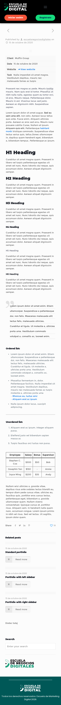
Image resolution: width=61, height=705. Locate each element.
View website (27, 69)
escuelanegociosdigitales (37, 39)
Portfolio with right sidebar (21, 602)
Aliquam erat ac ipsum (25, 399)
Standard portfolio (16, 552)
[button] (45, 7)
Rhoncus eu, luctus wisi (25, 396)
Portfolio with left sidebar (20, 577)
